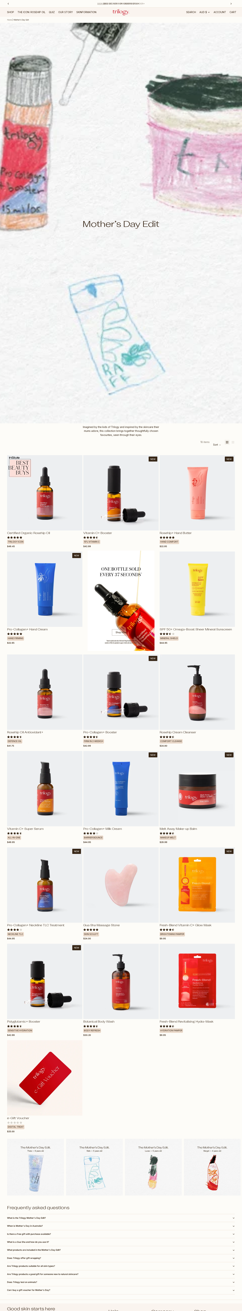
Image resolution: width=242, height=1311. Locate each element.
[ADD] (153, 525)
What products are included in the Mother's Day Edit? (34, 1250)
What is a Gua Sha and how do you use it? (28, 1242)
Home (9, 20)
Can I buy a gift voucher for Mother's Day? (28, 1290)
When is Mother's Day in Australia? (25, 1226)
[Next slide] (77, 493)
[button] (217, 444)
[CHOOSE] (77, 525)
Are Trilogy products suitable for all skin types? (31, 1266)
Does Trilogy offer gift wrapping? (24, 1258)
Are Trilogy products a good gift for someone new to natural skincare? (42, 1274)
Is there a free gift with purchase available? (29, 1234)
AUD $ (203, 12)
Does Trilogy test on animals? (22, 1282)
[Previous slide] (12, 493)
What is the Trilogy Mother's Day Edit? (26, 1218)
